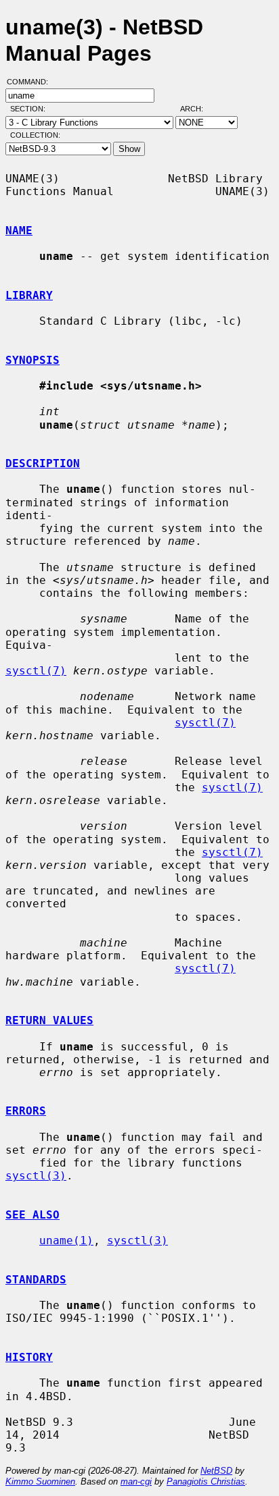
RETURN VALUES (49, 1020)
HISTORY (29, 1357)
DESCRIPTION (42, 463)
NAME (19, 230)
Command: (31, 82)
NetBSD (216, 1471)
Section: (30, 109)
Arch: (197, 109)
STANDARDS (35, 1279)
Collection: (35, 135)
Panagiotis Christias (206, 1481)
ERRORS (25, 1110)
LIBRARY (29, 295)
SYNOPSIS (32, 360)
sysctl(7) (35, 670)
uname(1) (66, 1240)
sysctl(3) (35, 1175)
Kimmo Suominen (40, 1481)
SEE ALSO (32, 1214)
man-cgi (136, 1481)
